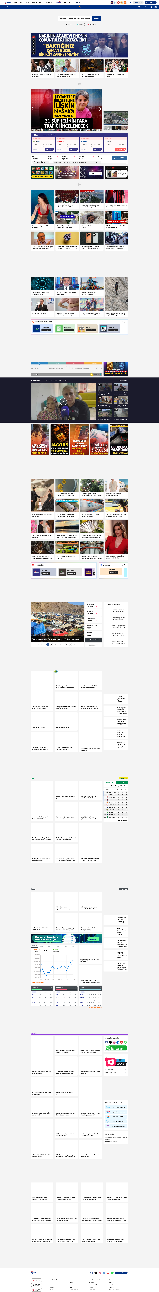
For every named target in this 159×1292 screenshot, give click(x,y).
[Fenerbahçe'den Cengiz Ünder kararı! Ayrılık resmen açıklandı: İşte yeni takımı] (36, 130)
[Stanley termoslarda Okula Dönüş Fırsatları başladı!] (116, 217)
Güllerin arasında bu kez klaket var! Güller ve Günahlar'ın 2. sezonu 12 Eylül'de (91, 1199)
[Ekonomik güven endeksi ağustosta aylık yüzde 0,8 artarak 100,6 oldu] (92, 547)
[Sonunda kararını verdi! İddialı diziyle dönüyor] (90, 1146)
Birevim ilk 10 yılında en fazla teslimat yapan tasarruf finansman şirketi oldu (66, 1199)
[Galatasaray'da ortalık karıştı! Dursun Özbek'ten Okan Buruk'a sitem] (44, 130)
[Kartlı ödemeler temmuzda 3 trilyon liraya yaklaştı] (92, 1230)
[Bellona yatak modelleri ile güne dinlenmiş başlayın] (67, 1209)
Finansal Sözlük (93, 1284)
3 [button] (47, 644)
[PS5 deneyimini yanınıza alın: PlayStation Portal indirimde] (67, 505)
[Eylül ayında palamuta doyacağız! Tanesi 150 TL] (42, 738)
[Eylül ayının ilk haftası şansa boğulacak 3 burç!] (42, 283)
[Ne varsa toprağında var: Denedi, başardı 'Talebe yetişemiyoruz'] (42, 1230)
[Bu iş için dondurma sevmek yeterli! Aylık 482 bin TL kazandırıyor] (90, 898)
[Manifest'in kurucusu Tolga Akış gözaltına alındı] (42, 1052)
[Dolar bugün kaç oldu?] (42, 718)
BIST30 (50, 946)
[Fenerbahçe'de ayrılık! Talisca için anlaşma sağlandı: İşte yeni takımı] (66, 850)
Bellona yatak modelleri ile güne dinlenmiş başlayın (67, 1219)
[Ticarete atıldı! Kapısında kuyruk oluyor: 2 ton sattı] (101, 130)
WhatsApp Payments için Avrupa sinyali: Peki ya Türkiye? (117, 1198)
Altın (73, 946)
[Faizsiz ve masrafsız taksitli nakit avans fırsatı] (72, 130)
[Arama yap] (131, 2)
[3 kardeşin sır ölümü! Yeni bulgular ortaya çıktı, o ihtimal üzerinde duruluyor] (60, 130)
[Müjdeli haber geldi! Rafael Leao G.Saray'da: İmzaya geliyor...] (46, 130)
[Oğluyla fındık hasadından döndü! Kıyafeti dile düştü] (42, 687)
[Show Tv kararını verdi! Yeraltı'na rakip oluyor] (42, 495)
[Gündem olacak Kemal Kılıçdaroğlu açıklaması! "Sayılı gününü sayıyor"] (67, 130)
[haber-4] (99, 439)
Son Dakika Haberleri (55, 1279)
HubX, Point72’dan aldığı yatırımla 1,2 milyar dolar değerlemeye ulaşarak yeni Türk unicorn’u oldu (41, 1200)
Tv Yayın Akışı (109, 1069)
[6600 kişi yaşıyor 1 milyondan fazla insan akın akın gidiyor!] (110, 722)
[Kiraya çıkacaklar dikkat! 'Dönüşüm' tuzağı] (90, 919)
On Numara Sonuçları (118, 1126)
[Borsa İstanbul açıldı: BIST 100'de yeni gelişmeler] (90, 677)
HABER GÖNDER (145, 7)
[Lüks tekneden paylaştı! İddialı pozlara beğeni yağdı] (116, 537)
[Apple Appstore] (36, 1285)
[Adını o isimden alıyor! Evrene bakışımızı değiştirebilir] (79, 130)
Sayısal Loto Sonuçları (118, 1112)
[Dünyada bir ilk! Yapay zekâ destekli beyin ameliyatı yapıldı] (94, 130)
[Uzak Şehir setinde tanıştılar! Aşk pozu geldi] (90, 729)
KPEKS (57, 1000)
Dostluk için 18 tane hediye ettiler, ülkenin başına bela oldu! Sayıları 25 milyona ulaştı (122, 712)
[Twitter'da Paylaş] (118, 1143)
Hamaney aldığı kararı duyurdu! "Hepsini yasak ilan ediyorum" (28, 7)
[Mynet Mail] (156, 7)
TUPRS (82, 1002)
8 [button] (66, 644)
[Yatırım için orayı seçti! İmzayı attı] (66, 1083)
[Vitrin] (112, 2)
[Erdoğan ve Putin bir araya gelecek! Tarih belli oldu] (67, 196)
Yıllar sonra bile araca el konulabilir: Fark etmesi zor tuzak (122, 943)
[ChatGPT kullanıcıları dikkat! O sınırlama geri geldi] (110, 734)
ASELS (81, 1005)
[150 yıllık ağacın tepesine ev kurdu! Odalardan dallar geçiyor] (92, 485)
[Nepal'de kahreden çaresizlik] (98, 130)
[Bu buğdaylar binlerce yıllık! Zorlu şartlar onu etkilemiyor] (90, 698)
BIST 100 (37, 949)
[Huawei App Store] (36, 1290)
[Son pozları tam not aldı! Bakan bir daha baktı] (42, 1083)
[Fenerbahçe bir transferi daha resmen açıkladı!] (66, 808)
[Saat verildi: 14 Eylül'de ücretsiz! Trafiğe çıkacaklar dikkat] (110, 955)
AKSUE (57, 1002)
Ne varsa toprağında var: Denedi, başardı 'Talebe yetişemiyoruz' (42, 1240)
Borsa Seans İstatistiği (94, 1279)
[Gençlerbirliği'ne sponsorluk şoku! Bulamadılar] (116, 196)
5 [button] (55, 644)
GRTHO (33, 1002)
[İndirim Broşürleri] (125, 2)
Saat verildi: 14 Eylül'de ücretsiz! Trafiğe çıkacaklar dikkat (122, 955)
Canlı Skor (124, 778)
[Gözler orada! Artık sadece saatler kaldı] (42, 909)
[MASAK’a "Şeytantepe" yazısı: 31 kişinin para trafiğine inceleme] (41, 130)
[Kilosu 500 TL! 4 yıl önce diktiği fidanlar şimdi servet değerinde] (42, 1209)
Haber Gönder (122, 1273)
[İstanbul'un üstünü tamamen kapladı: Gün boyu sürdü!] (92, 196)
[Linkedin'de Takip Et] (117, 1042)
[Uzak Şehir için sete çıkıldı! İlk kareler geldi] (42, 1104)
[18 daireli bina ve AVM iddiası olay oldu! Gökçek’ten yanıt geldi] (86, 130)
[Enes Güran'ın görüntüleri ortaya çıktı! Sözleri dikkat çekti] (79, 45)
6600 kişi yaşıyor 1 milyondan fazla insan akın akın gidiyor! (122, 722)
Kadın (51, 1289)
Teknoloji (72, 1279)
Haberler (52, 1282)
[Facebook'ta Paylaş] (114, 1143)
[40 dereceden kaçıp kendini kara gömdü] (92, 217)
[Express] (118, 2)
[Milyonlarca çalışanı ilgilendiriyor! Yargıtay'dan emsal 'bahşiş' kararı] (66, 898)
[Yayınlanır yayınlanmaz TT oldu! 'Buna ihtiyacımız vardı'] (90, 1094)
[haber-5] (119, 439)
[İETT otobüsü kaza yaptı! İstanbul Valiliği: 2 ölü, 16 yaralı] (66, 109)
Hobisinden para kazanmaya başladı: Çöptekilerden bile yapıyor (115, 1241)
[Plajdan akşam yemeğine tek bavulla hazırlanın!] (116, 485)
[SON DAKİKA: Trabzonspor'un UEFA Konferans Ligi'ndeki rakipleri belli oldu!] (82, 130)
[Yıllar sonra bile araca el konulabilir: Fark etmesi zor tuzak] (110, 943)
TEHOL (82, 995)
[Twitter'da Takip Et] (110, 1042)
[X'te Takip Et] (95, 1273)
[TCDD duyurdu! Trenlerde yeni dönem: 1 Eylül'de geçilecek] (110, 932)
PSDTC (33, 997)
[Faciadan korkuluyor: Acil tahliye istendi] (84, 130)
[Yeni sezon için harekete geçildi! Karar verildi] (67, 283)
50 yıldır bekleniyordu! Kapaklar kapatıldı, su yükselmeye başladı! (121, 700)
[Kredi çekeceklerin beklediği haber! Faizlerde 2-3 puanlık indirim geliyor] (51, 130)
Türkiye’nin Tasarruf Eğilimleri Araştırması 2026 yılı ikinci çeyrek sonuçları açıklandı (92, 1220)
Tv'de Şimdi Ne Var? (111, 1073)
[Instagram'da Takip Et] (114, 1042)
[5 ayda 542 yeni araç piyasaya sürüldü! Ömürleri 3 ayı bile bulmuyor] (66, 919)
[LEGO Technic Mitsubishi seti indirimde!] (67, 547)
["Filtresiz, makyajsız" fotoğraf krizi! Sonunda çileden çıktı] (66, 1062)
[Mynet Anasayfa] (8, 2)
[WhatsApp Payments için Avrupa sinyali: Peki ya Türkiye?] (117, 1188)
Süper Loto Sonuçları (118, 1116)
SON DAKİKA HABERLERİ (8, 7)
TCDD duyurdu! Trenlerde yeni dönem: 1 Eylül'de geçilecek (121, 932)
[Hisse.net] (67, 172)
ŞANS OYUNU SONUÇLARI (113, 1103)
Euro (66, 946)
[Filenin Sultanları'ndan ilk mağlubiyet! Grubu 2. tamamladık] (90, 787)
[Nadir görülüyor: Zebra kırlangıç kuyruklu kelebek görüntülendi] (92, 526)
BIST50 (42, 946)
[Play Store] (36, 1280)
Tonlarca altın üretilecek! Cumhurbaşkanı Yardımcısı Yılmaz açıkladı (122, 967)
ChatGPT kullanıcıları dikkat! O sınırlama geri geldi (121, 734)
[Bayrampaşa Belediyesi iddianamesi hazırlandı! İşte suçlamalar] (42, 304)
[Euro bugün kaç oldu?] (66, 718)
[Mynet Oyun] (42, 172)
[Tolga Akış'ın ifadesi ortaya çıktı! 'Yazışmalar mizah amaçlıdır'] (63, 130)
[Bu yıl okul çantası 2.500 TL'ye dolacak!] (90, 951)
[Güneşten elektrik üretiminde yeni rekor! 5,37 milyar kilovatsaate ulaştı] (67, 526)
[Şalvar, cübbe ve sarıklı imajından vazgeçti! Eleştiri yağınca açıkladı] (90, 1042)
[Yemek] (115, 2)
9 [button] (70, 644)
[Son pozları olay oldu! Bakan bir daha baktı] (42, 207)
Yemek (51, 1287)
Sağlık (71, 1282)
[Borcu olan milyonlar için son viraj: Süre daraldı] (58, 130)
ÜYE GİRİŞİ (139, 2)
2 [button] (43, 644)
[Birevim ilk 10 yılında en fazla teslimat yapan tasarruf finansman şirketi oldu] (67, 1188)
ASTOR (82, 1000)
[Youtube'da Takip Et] (121, 1042)
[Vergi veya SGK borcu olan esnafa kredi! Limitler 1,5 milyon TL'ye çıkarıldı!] (110, 920)
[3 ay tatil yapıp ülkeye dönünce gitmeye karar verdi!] (66, 1042)
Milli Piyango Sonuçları (118, 1107)
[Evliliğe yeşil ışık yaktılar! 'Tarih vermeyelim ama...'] (42, 1136)
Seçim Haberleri (74, 1289)
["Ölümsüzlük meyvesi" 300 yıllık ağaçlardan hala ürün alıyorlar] (110, 745)
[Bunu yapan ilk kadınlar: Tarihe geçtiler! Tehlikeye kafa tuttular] (116, 294)
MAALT (33, 1000)
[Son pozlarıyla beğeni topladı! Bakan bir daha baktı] (66, 1104)
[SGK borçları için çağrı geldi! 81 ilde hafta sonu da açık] (66, 738)
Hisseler (91, 1287)
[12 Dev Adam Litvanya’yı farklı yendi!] (66, 787)
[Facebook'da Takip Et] (106, 1042)
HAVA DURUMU (74, 7)
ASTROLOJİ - (95, 170)
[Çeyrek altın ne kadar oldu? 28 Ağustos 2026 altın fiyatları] (67, 485)
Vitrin (71, 1287)
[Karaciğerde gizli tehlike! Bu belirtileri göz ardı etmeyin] (67, 304)
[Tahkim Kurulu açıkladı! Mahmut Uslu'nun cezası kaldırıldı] (66, 829)
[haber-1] (40, 439)
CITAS (32, 1005)
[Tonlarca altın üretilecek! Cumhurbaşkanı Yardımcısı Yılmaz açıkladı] (110, 966)
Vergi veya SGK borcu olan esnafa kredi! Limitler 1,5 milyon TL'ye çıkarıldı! (121, 922)
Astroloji (72, 1284)
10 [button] (74, 644)
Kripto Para (92, 1289)
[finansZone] (116, 369)
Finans (51, 1284)
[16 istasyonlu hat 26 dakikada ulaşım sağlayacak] (92, 505)
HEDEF (57, 995)
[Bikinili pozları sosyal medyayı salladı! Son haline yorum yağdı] (66, 1146)
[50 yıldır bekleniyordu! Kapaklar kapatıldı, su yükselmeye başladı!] (110, 699)
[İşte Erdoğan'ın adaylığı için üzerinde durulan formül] (55, 130)
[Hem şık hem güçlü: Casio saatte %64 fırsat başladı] (66, 698)
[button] (3, 2)
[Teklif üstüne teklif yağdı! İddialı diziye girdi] (90, 1062)
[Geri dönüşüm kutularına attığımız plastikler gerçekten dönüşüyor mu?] (66, 677)
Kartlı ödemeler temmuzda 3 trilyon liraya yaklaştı (91, 1240)
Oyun (110, 1279)
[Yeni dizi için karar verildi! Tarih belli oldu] (42, 526)
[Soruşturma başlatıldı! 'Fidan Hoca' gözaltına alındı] (34, 130)
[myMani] (58, 2)
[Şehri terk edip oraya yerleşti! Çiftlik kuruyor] (89, 130)
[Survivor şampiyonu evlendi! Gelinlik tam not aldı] (90, 1125)
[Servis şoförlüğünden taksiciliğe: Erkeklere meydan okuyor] (116, 505)
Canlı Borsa (125, 889)
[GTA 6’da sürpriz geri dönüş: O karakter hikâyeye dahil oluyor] (92, 304)
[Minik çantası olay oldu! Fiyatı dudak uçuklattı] (66, 1125)
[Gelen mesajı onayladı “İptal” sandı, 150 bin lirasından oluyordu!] (74, 130)
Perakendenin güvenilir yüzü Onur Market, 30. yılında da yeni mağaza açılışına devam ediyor (116, 1220)
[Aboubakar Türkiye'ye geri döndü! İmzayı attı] (42, 798)
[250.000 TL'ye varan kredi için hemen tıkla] (53, 130)
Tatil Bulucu (112, 1287)
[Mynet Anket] (121, 2)
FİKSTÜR (122, 782)
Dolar (58, 946)
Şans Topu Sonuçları (118, 1121)
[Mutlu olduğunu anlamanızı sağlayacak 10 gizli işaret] (67, 217)
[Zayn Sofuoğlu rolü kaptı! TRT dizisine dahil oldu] (92, 283)
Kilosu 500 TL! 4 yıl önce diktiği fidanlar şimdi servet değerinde (41, 1219)
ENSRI (57, 1005)
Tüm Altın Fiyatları (92, 640)
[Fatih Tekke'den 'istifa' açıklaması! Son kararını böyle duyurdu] (32, 130)
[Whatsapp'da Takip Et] (125, 1042)
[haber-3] (79, 439)
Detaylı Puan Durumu (122, 820)
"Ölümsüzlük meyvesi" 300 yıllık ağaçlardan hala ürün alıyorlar (122, 745)
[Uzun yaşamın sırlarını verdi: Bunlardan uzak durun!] (77, 130)
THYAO (82, 997)
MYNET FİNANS (40, 162)
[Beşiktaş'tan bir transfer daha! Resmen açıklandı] (39, 130)
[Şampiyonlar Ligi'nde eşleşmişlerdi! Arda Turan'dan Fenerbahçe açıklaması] (65, 130)
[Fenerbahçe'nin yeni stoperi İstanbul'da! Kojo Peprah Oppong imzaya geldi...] (96, 130)
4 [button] (51, 644)
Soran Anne (112, 1284)
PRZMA (33, 995)
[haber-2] (60, 439)
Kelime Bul (111, 1282)
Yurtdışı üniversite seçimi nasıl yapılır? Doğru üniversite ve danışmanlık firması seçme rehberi (66, 1242)
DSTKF (57, 997)
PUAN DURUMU (110, 782)
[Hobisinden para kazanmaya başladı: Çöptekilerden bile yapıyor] (117, 1230)
